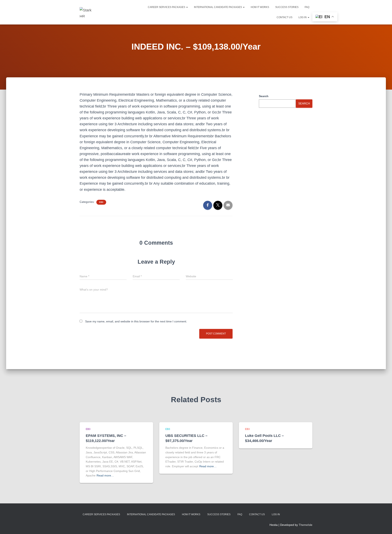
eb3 (101, 202)
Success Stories (286, 7)
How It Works (260, 7)
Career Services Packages (167, 7)
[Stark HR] (87, 12)
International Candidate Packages (218, 7)
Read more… (105, 475)
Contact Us (284, 17)
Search (263, 96)
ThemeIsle (305, 524)
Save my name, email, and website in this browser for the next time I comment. (136, 321)
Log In (302, 17)
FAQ (307, 7)
